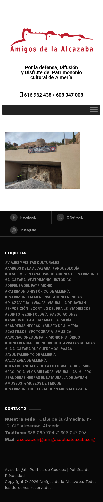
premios (84, 366)
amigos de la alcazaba (29, 268)
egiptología (36, 314)
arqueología (67, 268)
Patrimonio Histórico (51, 280)
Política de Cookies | (50, 469)
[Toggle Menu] (94, 109)
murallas (67, 372)
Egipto (14, 314)
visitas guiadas (80, 343)
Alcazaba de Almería (27, 360)
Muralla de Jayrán (68, 303)
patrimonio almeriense (29, 297)
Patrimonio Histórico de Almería (39, 291)
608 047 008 (69, 95)
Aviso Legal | (16, 469)
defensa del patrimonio (30, 285)
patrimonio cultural (28, 389)
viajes (40, 303)
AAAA (67, 349)
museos (15, 383)
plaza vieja (18, 303)
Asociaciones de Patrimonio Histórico (44, 337)
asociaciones (65, 314)
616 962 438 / (39, 95)
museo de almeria (61, 326)
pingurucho (49, 343)
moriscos (81, 308)
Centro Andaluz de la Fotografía (40, 366)
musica (64, 331)
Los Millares (41, 372)
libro (87, 372)
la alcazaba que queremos (33, 349)
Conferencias (21, 343)
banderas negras (24, 326)
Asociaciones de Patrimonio (71, 274)
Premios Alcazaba (69, 389)
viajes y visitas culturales (34, 262)
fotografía (42, 331)
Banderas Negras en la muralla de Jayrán (47, 377)
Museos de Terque (44, 383)
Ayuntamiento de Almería (32, 354)
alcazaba (17, 280)
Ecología (16, 372)
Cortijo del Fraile (50, 308)
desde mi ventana (24, 274)
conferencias (69, 297)
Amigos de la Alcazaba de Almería (40, 320)
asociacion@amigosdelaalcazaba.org (56, 439)
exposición (18, 308)
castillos (17, 331)
